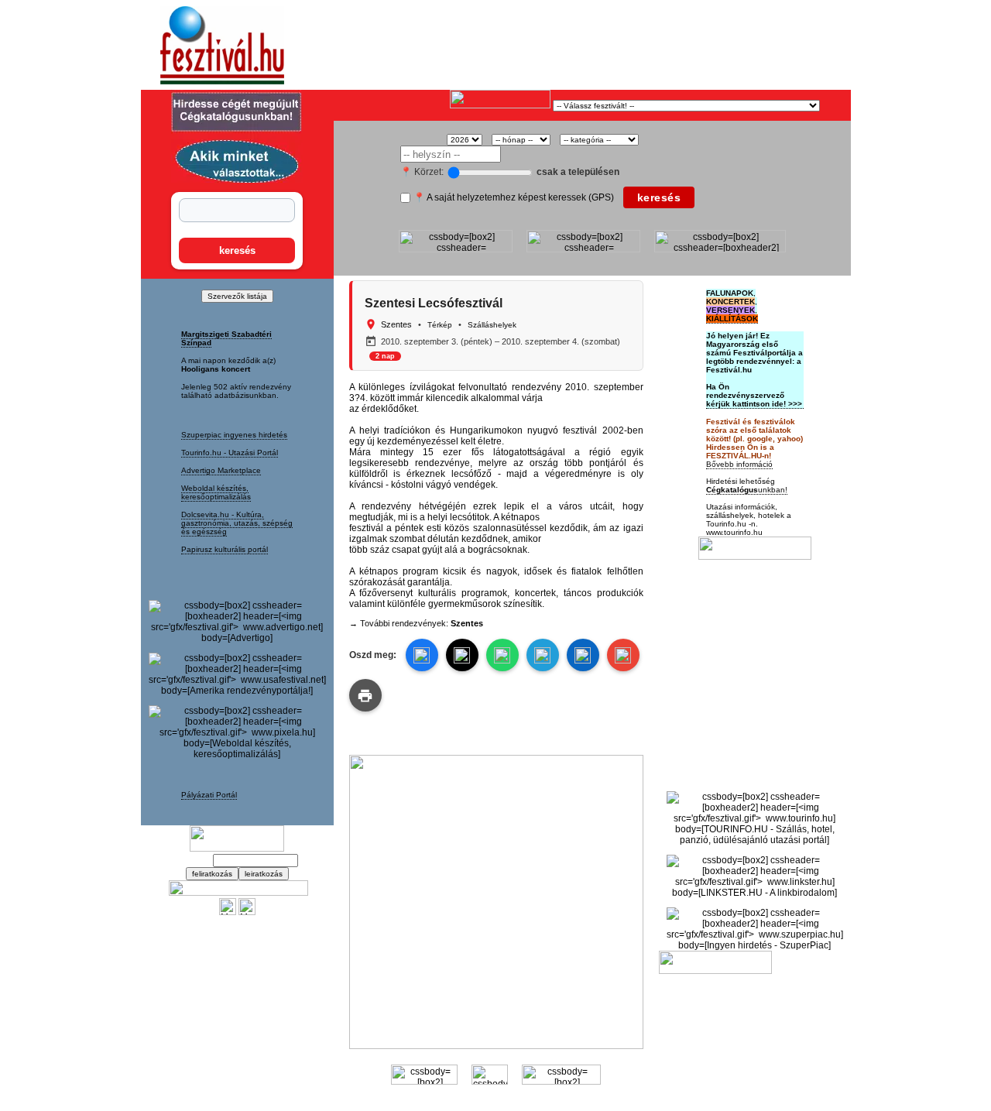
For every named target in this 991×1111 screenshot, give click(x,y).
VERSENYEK (730, 310)
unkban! (746, 489)
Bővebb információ (739, 464)
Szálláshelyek (492, 325)
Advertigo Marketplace (221, 470)
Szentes (396, 324)
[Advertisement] (515, 45)
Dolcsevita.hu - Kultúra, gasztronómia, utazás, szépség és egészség (237, 523)
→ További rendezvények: (416, 623)
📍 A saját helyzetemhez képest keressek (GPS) (513, 197)
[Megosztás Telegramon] (542, 655)
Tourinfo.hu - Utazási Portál (229, 452)
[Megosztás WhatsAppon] (502, 655)
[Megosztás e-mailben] (623, 655)
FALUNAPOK (729, 293)
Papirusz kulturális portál (224, 549)
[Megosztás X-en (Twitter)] (227, 912)
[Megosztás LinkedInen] (583, 655)
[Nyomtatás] (365, 695)
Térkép (439, 325)
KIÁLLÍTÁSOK (732, 318)
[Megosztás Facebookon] (246, 912)
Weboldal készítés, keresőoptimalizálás (216, 492)
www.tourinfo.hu (734, 532)
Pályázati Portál (209, 794)
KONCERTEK (730, 301)
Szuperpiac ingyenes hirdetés (234, 434)
